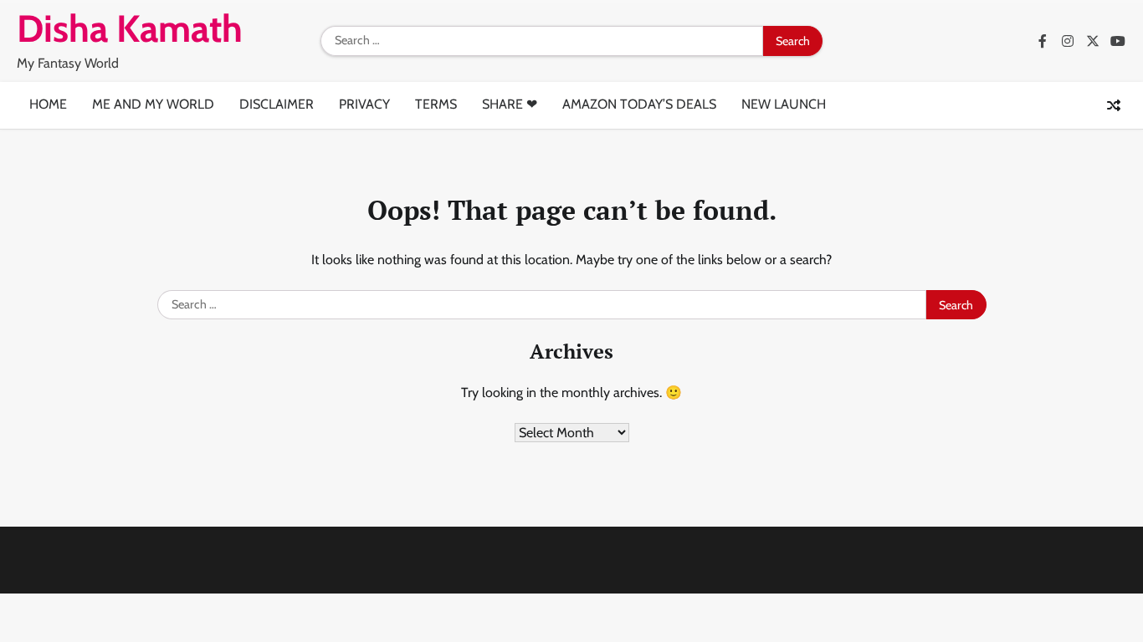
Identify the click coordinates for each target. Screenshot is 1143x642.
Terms (436, 104)
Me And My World (153, 104)
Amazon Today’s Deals (639, 104)
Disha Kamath (130, 28)
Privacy (364, 104)
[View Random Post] (1113, 105)
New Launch (783, 104)
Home (48, 104)
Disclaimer (276, 104)
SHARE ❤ (509, 104)
